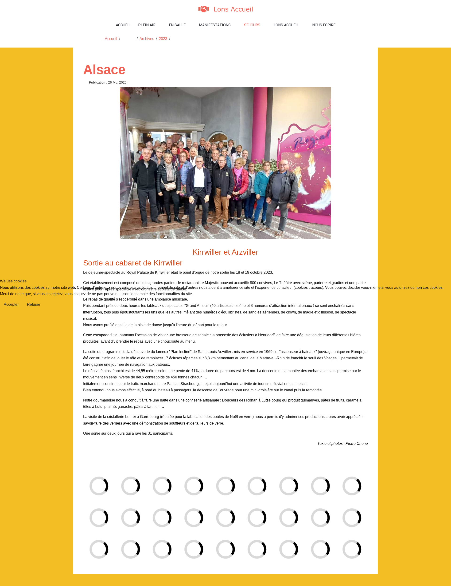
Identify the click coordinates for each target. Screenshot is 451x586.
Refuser (33, 304)
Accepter (11, 304)
